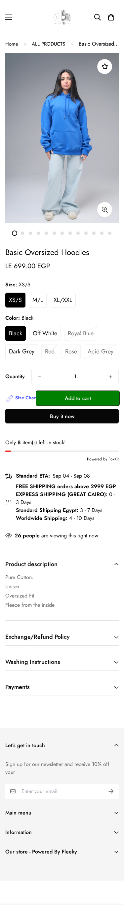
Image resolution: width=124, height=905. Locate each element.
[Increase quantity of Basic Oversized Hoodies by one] (110, 376)
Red (50, 351)
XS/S (15, 300)
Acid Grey (100, 351)
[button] (111, 17)
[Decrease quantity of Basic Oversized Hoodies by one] (39, 376)
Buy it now (62, 416)
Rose (71, 351)
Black (15, 333)
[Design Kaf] (62, 17)
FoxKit (113, 459)
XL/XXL (63, 300)
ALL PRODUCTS (48, 44)
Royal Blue (81, 333)
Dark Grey (21, 351)
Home (11, 44)
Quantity (15, 376)
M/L (37, 300)
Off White (45, 333)
